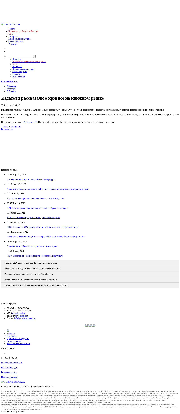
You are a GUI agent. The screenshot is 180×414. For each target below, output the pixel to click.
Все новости (7, 129)
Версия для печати (12, 126)
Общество (11, 86)
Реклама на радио (9, 367)
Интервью (13, 36)
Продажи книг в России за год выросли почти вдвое (32, 246)
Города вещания (9, 372)
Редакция (12, 44)
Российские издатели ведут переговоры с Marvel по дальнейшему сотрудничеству (46, 236)
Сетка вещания (15, 41)
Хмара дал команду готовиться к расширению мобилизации (33, 268)
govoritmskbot (18, 313)
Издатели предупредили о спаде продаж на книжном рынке (35, 198)
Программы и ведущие (19, 39)
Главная (5, 81)
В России (11, 91)
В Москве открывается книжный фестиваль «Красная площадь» (37, 208)
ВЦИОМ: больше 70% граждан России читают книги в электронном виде (42, 227)
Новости (11, 29)
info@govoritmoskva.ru (24, 318)
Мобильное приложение (18, 343)
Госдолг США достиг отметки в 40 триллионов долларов (31, 263)
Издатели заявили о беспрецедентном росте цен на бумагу (35, 256)
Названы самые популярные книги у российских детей (33, 217)
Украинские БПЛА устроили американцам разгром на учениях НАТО (36, 285)
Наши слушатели (9, 377)
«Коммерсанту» (30, 122)
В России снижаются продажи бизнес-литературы (31, 179)
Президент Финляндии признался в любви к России (29, 274)
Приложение (18, 76)
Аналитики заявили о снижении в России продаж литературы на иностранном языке (48, 189)
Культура (11, 89)
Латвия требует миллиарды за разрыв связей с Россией (31, 280)
